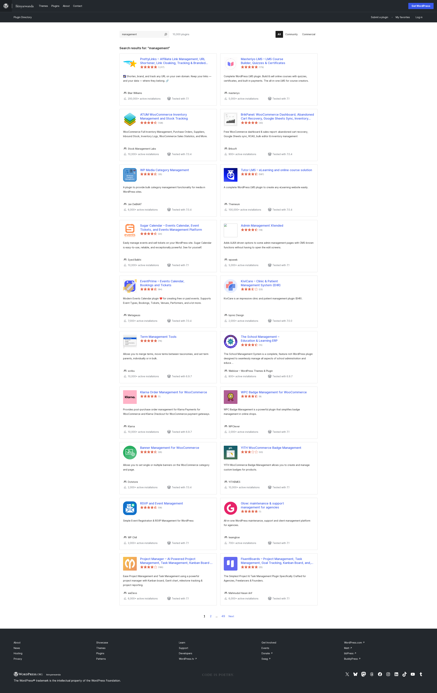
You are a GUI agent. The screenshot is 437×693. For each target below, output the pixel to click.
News (17, 648)
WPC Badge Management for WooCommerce (274, 392)
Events (265, 648)
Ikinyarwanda (53, 674)
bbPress (350, 653)
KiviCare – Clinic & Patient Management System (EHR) (261, 283)
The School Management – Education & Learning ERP (260, 338)
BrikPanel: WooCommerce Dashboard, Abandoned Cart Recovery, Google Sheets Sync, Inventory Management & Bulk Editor (277, 117)
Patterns (101, 658)
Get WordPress (421, 5)
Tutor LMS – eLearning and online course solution (276, 170)
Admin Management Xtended (262, 225)
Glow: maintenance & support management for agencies (262, 505)
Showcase (102, 642)
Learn (182, 642)
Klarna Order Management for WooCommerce (173, 392)
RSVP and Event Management (161, 503)
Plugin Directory (23, 17)
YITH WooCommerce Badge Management (271, 447)
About (17, 642)
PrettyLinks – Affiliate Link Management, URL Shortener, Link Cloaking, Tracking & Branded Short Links (173, 61)
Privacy (18, 658)
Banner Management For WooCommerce (169, 447)
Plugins (100, 653)
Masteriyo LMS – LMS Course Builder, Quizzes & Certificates (263, 61)
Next (231, 616)
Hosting (18, 653)
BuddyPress (352, 658)
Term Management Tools (158, 336)
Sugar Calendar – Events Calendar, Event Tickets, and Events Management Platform (171, 227)
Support (183, 648)
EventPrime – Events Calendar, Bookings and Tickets (162, 283)
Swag (266, 658)
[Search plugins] (165, 34)
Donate (267, 653)
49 (223, 616)
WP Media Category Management (164, 170)
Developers (185, 653)
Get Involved (269, 642)
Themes (100, 648)
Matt (348, 648)
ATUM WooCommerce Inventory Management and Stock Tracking (164, 116)
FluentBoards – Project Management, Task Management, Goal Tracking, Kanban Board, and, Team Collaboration (276, 561)
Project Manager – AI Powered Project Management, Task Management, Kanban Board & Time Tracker (176, 561)
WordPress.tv (188, 658)
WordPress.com (354, 642)
